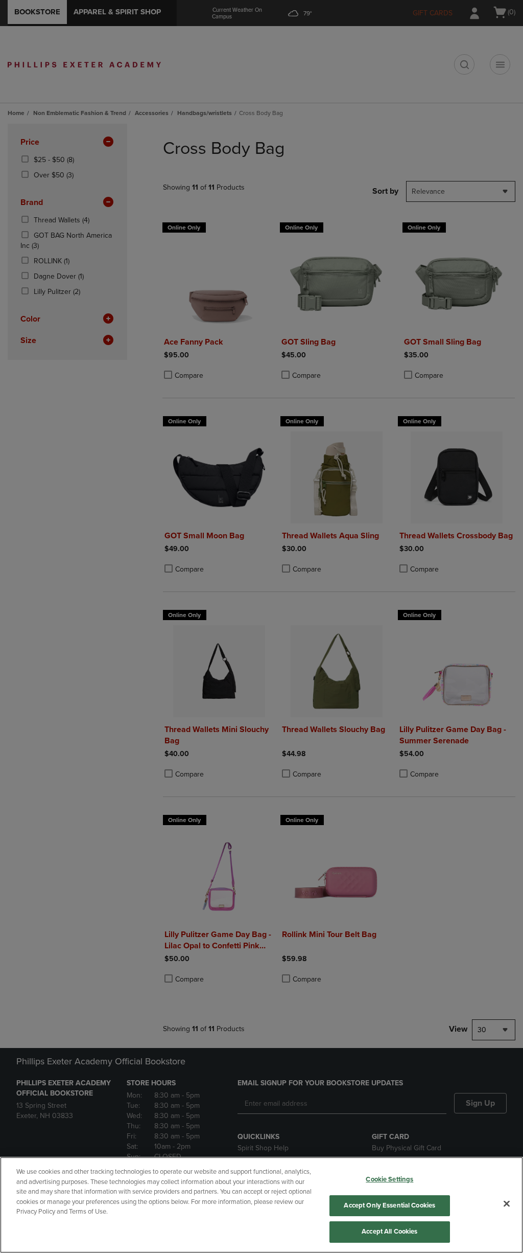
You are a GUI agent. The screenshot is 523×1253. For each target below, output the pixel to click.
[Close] (506, 1204)
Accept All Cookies (389, 1231)
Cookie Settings (389, 1179)
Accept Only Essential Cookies (389, 1205)
